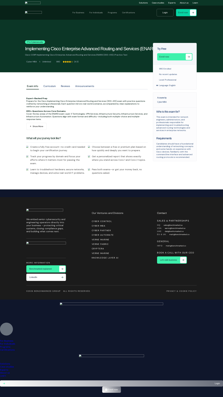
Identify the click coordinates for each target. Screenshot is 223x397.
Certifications (128, 12)
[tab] (32, 86)
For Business (78, 12)
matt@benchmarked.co (179, 234)
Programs (112, 12)
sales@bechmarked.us (173, 225)
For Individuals (96, 12)
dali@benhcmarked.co (174, 231)
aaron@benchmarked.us (175, 228)
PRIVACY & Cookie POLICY (182, 291)
